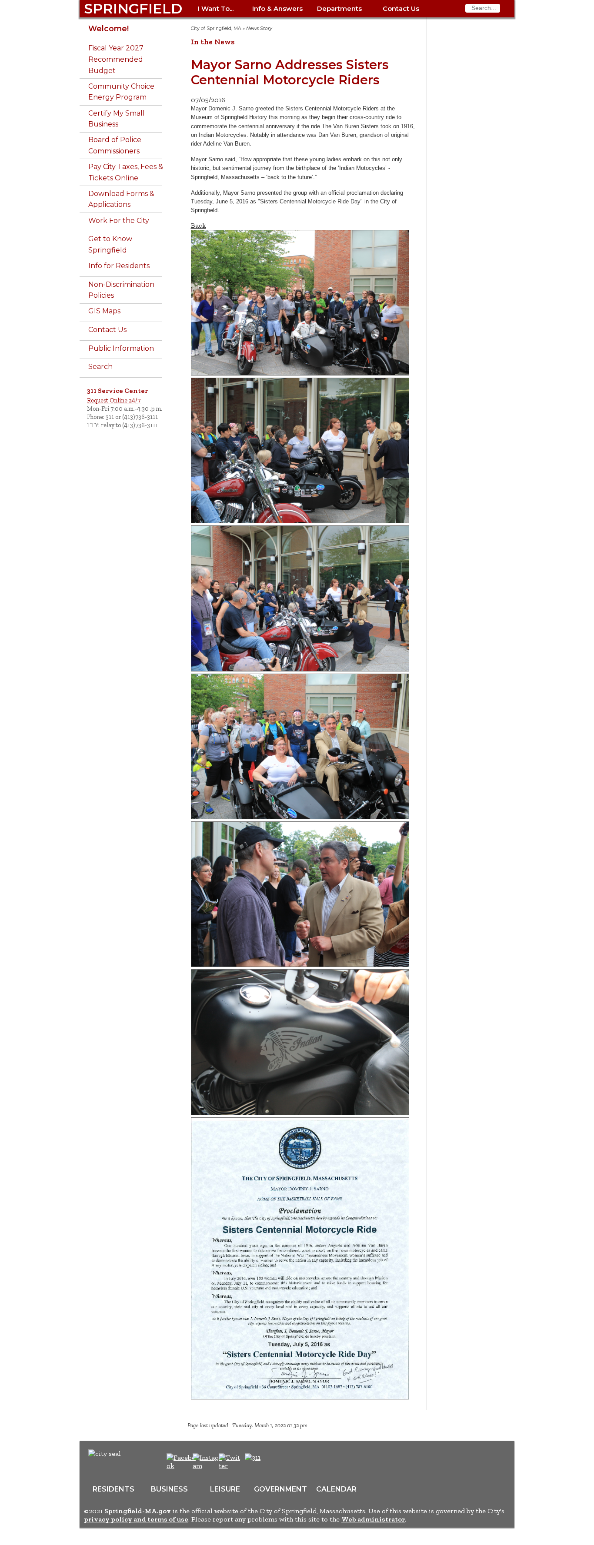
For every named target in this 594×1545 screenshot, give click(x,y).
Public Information (121, 348)
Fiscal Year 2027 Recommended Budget (115, 59)
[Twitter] (230, 1466)
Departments (339, 8)
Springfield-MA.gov (137, 1511)
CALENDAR (336, 1489)
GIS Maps (104, 311)
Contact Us (401, 8)
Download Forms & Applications (121, 199)
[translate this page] (279, 1462)
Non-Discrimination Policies (121, 290)
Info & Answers (277, 8)
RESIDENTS (113, 1489)
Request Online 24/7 (113, 400)
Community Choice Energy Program (121, 92)
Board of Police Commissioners (114, 145)
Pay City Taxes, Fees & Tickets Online (125, 172)
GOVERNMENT (280, 1489)
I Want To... (216, 8)
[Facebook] (182, 1466)
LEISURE (225, 1489)
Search (100, 366)
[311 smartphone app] (252, 1457)
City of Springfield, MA (216, 28)
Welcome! (108, 28)
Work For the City (118, 220)
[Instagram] (208, 1466)
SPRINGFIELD (133, 8)
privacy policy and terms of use (136, 1519)
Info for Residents (119, 266)
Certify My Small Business (116, 119)
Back (198, 225)
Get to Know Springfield (110, 244)
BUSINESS (169, 1489)
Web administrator (373, 1519)
